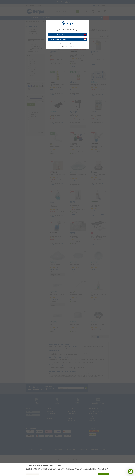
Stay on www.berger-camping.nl (57, 39)
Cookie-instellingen (32, 474)
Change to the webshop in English (58, 34)
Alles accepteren (103, 474)
